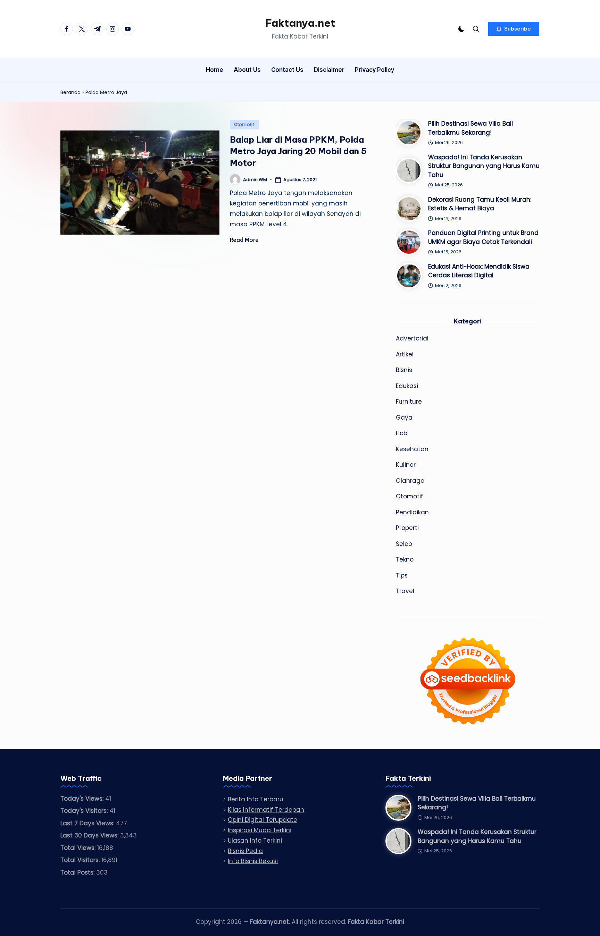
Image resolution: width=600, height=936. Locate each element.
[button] (514, 29)
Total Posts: (78, 872)
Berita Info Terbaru (255, 799)
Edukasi (407, 386)
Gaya (404, 417)
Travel (405, 591)
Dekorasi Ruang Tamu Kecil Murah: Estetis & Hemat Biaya (479, 204)
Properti (407, 528)
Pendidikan (412, 512)
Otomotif (244, 124)
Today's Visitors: (84, 811)
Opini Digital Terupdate (262, 820)
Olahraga (410, 481)
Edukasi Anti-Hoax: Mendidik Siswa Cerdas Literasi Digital (479, 271)
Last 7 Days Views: (88, 823)
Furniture (409, 401)
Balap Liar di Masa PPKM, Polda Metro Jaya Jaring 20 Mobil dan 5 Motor (298, 151)
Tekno (405, 559)
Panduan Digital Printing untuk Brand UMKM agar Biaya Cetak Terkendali (483, 237)
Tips (402, 575)
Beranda (70, 92)
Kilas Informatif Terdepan (266, 810)
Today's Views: (82, 798)
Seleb (404, 544)
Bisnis (404, 370)
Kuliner (406, 465)
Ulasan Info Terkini (255, 840)
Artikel (405, 354)
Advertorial (412, 338)
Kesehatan (412, 449)
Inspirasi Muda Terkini (259, 830)
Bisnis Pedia (245, 851)
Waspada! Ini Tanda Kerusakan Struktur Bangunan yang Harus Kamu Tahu (484, 166)
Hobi (402, 433)
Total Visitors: (80, 860)
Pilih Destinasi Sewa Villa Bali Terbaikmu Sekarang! (470, 128)
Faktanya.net (300, 22)
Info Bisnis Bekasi (253, 861)
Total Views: (78, 848)
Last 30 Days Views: (90, 835)
